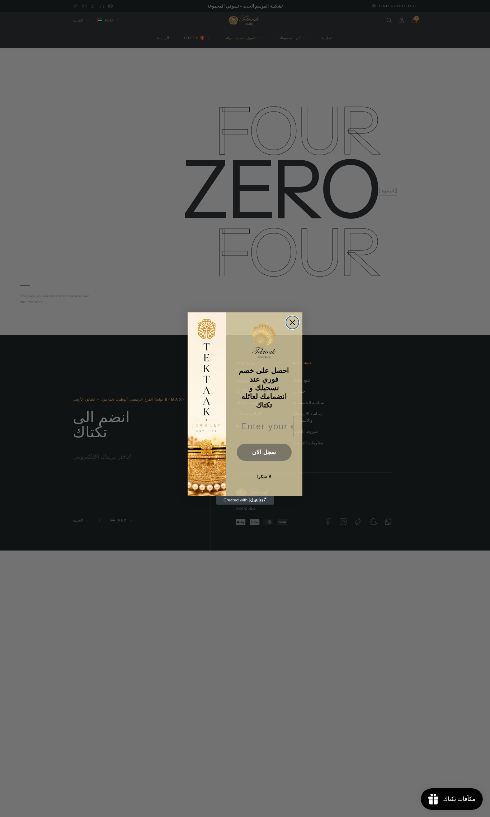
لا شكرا (264, 476)
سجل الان (264, 452)
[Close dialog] (292, 322)
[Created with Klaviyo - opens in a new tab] (245, 500)
